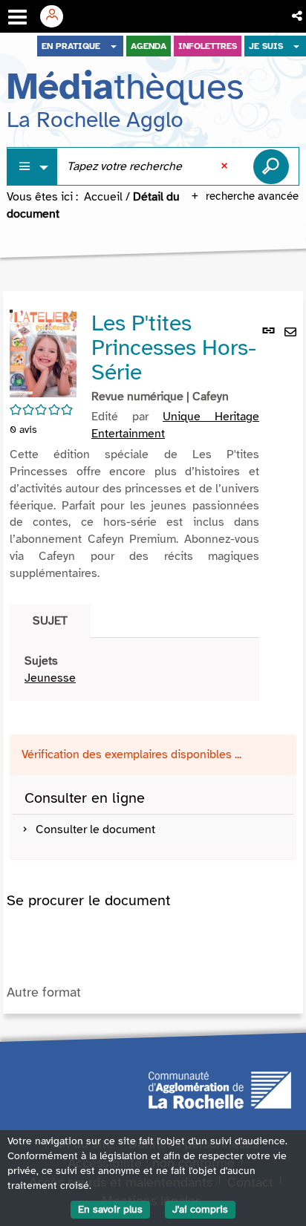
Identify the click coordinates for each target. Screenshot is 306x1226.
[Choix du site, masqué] (113, 46)
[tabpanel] (134, 670)
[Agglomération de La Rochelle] (220, 1089)
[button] (298, 16)
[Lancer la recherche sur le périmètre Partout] (271, 166)
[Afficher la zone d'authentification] (57, 16)
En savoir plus (110, 1209)
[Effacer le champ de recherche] (226, 166)
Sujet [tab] (50, 620)
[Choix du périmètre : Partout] (32, 167)
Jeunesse (50, 678)
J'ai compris (200, 1209)
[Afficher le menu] (17, 17)
